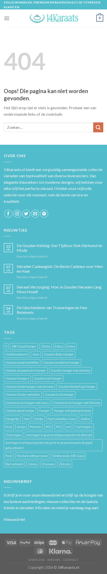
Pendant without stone (32, 456)
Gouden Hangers (17, 378)
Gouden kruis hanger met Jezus (27, 403)
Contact (71, 560)
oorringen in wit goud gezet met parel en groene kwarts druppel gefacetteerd (48, 445)
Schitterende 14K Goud (68, 456)
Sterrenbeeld (14, 464)
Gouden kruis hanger (59, 394)
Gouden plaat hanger (20, 411)
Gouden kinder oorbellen (22, 394)
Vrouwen (48, 464)
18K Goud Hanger (23, 346)
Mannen (35, 427)
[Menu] (7, 18)
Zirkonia (65, 464)
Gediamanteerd (16, 354)
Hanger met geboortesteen (72, 411)
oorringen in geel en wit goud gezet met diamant (59, 435)
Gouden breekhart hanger (61, 362)
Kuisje (21, 427)
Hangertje (12, 419)
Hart (27, 419)
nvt (68, 427)
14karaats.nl (14, 169)
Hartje (38, 419)
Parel (8, 456)
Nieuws (54, 560)
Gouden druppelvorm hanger (25, 370)
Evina (71, 346)
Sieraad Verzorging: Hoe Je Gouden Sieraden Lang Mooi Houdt (59, 289)
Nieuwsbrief (14, 519)
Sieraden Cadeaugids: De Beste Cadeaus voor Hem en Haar (60, 268)
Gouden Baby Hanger (59, 354)
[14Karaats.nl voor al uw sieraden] (53, 18)
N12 (49, 427)
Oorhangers (83, 427)
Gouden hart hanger (48, 378)
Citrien (45, 346)
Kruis (8, 427)
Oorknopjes (13, 435)
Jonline (85, 419)
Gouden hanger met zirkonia (70, 370)
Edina (59, 346)
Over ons (36, 560)
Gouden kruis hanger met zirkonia (76, 403)
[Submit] (98, 127)
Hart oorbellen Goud (62, 419)
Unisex (32, 464)
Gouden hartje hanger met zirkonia (29, 387)
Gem (35, 354)
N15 (59, 427)
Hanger (44, 411)
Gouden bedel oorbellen (22, 362)
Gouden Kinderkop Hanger (77, 387)
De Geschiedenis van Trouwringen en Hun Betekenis (52, 310)
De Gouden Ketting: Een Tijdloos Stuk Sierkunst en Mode (59, 247)
